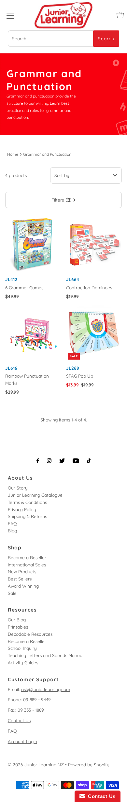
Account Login (22, 741)
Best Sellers (20, 578)
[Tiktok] (89, 460)
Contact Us (19, 720)
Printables (18, 627)
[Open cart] (120, 15)
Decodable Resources (30, 634)
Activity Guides (23, 662)
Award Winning (23, 586)
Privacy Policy (22, 509)
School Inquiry (22, 648)
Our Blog (17, 619)
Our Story (18, 487)
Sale (12, 593)
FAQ (12, 523)
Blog (12, 530)
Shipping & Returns (27, 516)
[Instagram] (49, 460)
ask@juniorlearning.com (45, 689)
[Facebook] (37, 460)
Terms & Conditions (27, 502)
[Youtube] (76, 460)
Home (12, 154)
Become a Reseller (27, 557)
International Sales (27, 564)
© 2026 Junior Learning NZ (36, 764)
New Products (22, 571)
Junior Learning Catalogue (35, 495)
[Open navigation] (10, 15)
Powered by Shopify (88, 764)
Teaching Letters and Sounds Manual (45, 655)
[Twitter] (62, 460)
